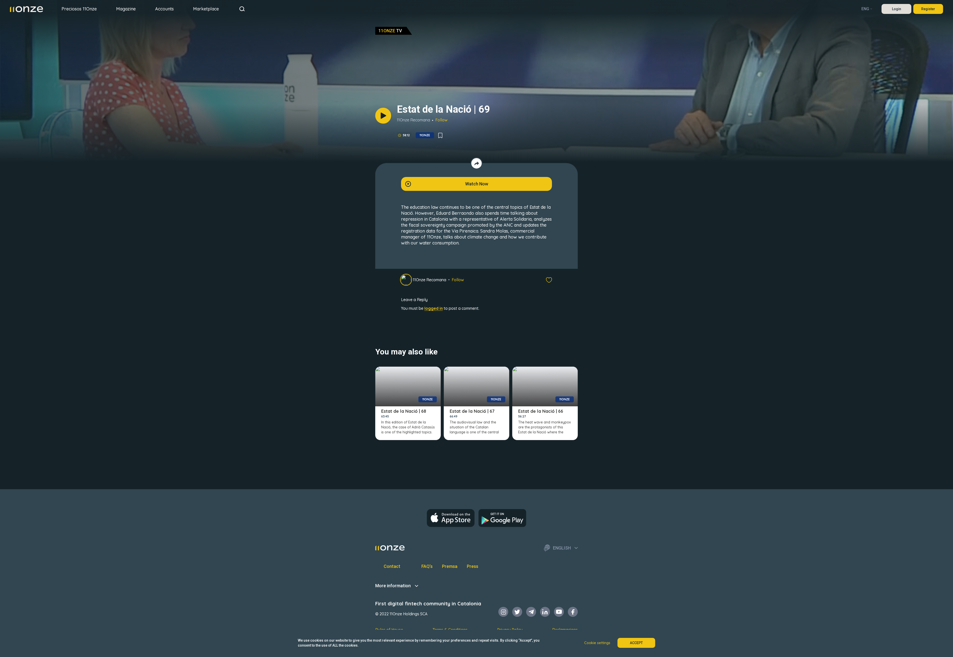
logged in (433, 308)
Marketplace (206, 9)
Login (896, 9)
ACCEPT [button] (636, 643)
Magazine (126, 9)
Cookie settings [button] (597, 643)
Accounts (164, 9)
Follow (441, 119)
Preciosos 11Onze (79, 9)
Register (928, 9)
